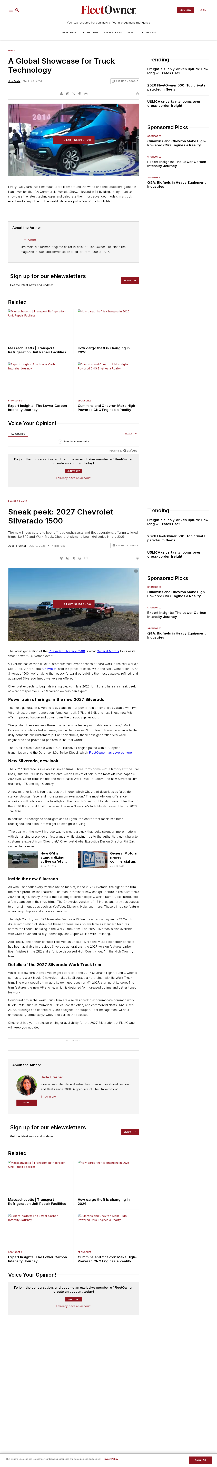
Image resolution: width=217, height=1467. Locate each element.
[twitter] (73, 93)
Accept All (200, 1460)
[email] (86, 93)
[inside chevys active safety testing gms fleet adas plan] (23, 859)
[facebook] (61, 93)
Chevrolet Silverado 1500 (67, 651)
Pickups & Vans (17, 501)
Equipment (149, 32)
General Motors (108, 651)
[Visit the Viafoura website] (130, 450)
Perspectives (113, 32)
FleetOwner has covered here (110, 752)
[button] (10, 10)
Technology (90, 32)
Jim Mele (14, 81)
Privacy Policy (110, 1459)
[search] (17, 10)
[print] (137, 93)
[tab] (18, 434)
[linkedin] (67, 93)
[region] (73, 442)
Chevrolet (49, 669)
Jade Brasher (17, 545)
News (11, 50)
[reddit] (80, 93)
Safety (132, 32)
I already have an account (73, 478)
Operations (68, 32)
